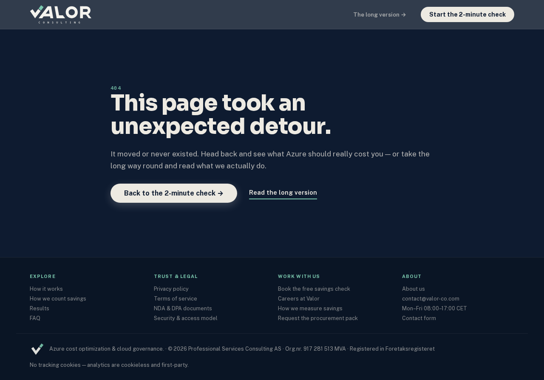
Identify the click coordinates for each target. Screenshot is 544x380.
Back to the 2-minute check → (174, 193)
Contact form (419, 318)
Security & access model (186, 318)
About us (413, 289)
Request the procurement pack (318, 318)
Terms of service (175, 298)
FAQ (35, 318)
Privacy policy (171, 289)
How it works (46, 289)
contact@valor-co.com (430, 298)
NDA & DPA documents (183, 308)
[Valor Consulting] (72, 14)
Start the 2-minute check (467, 14)
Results (39, 308)
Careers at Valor (299, 298)
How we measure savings (310, 308)
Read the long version (283, 192)
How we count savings (58, 298)
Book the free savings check (314, 289)
